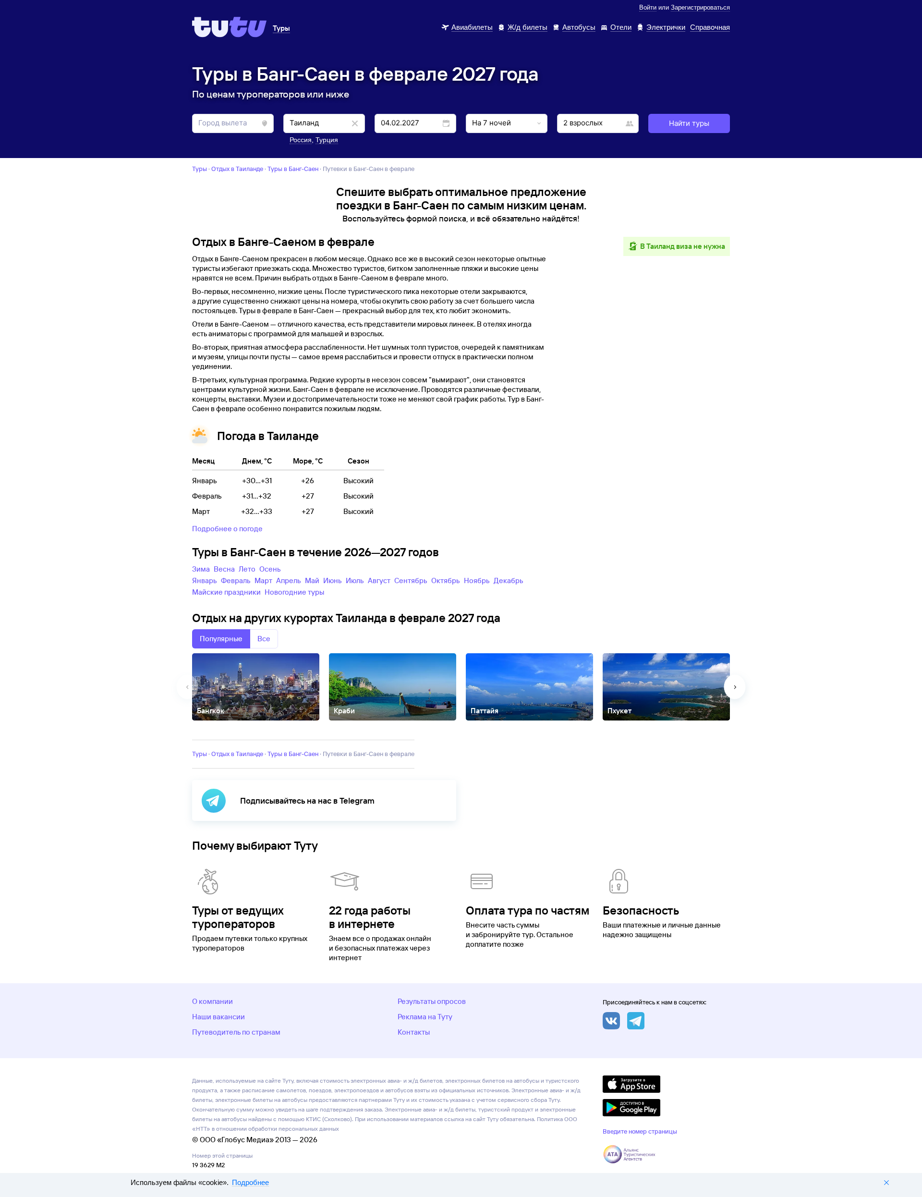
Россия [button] (301, 140)
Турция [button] (326, 140)
